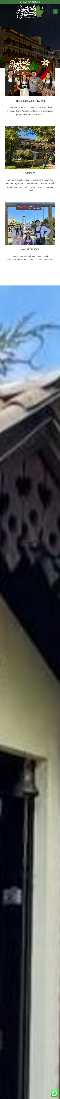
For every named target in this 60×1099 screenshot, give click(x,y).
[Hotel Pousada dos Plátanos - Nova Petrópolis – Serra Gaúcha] (30, 11)
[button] (55, 11)
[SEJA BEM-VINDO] (30, 34)
